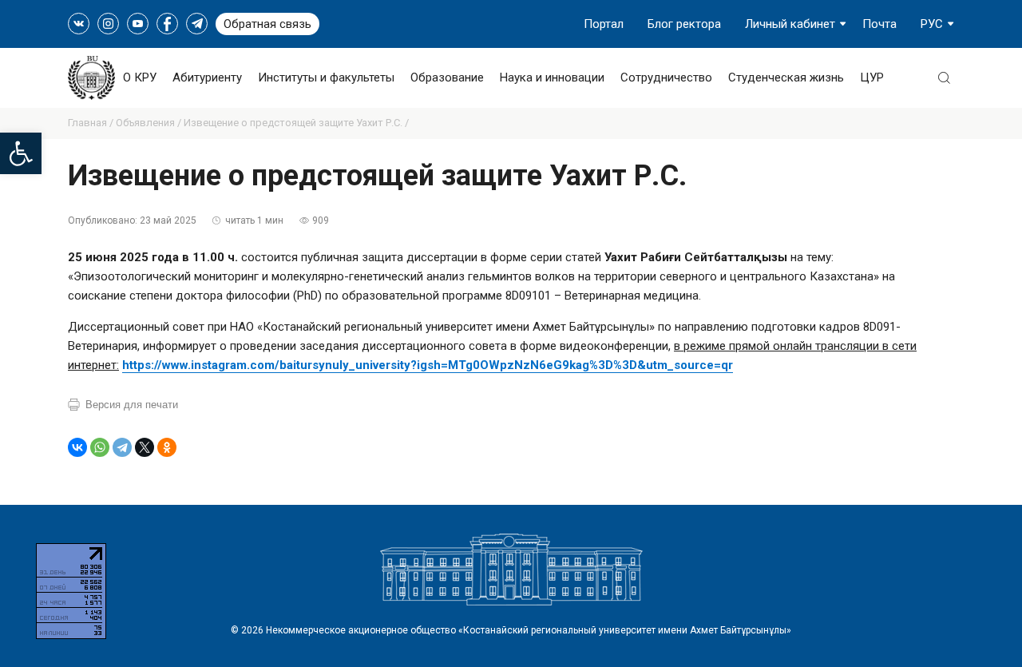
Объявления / (150, 123)
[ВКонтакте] (77, 447)
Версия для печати (131, 405)
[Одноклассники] (166, 447)
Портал (604, 24)
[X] (144, 447)
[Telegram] (122, 447)
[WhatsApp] (99, 447)
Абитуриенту (207, 77)
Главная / (92, 123)
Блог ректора (684, 24)
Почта (879, 24)
